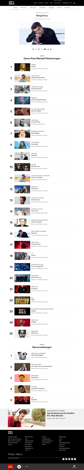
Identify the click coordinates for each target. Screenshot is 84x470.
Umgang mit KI (62, 450)
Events (46, 2)
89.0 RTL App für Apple (13, 440)
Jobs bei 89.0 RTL (46, 442)
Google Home (28, 446)
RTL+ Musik (28, 444)
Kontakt (59, 7)
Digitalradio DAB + (29, 440)
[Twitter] (75, 459)
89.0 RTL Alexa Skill (12, 442)
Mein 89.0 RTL (57, 2)
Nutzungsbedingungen (64, 448)
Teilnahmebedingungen (64, 442)
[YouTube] (69, 459)
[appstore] (19, 454)
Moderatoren (24, 7)
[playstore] (11, 454)
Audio (51, 2)
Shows (15, 7)
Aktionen (41, 2)
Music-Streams (28, 442)
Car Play (10, 444)
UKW (26, 439)
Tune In (27, 450)
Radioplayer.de (28, 448)
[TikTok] (72, 459)
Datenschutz (62, 444)
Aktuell (35, 2)
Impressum (61, 446)
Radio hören (33, 7)
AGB (60, 440)
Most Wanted (42, 7)
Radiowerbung (66, 2)
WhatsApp (51, 7)
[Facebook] (63, 459)
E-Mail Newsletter (46, 439)
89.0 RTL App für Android (14, 439)
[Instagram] (66, 459)
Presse (60, 439)
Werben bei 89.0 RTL (47, 440)
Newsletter (67, 7)
